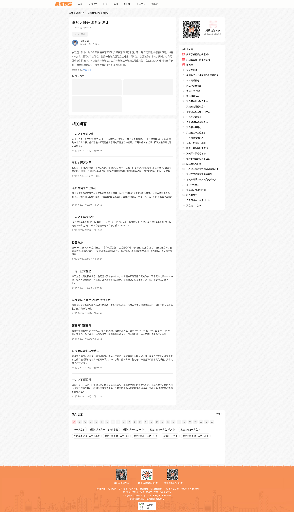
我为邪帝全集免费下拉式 (198, 158)
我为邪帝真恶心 (193, 127)
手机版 (154, 4)
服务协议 (133, 488)
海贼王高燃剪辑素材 (196, 106)
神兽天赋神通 (192, 80)
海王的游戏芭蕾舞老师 (197, 122)
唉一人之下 (79, 429)
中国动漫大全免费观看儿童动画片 (202, 75)
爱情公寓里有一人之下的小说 (104, 429)
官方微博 (122, 488)
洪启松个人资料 (193, 205)
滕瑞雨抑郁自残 (193, 164)
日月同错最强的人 (195, 138)
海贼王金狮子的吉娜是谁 (198, 59)
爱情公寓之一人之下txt (191, 429)
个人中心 (141, 4)
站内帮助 (112, 488)
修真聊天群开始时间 (196, 190)
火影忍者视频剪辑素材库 (198, 54)
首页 (80, 4)
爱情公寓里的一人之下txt (117, 436)
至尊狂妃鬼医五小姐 (196, 143)
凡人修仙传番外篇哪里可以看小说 (202, 169)
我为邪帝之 (191, 195)
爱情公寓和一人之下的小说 (162, 429)
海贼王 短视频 (193, 91)
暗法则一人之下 (170, 436)
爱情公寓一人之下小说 (133, 429)
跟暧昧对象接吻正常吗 (197, 148)
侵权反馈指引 (157, 488)
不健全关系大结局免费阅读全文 (201, 179)
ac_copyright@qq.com (188, 488)
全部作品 (93, 4)
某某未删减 (191, 70)
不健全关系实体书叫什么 (198, 112)
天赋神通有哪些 (193, 85)
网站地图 (101, 488)
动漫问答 (80, 13)
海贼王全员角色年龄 (196, 153)
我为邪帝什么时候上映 (197, 101)
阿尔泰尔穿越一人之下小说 (87, 436)
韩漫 (116, 4)
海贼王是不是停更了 (196, 132)
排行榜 (127, 4)
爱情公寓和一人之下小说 (145, 436)
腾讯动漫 (63, 4)
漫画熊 (189, 65)
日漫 (105, 4)
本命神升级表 (192, 184)
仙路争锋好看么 (193, 117)
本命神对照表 (192, 96)
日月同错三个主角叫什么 (198, 200)
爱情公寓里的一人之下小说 (196, 436)
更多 (218, 414)
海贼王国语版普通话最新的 (199, 174)
